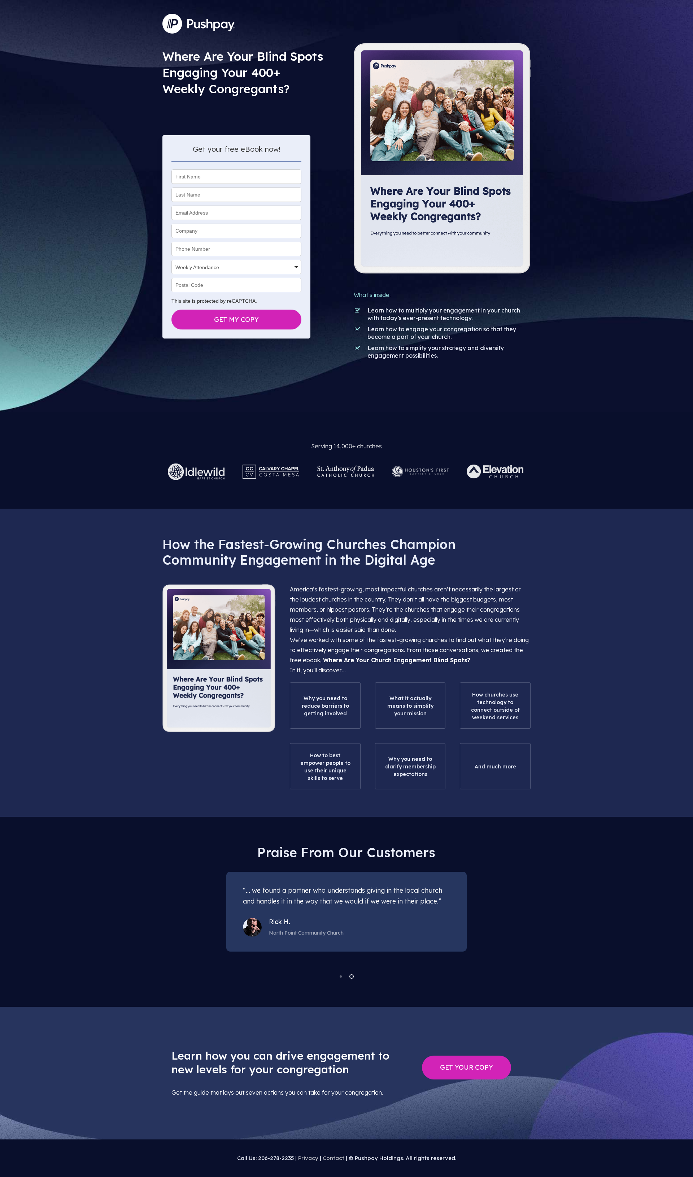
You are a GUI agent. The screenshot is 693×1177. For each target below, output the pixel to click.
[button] (466, 1067)
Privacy (308, 1158)
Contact (333, 1158)
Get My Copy (236, 319)
